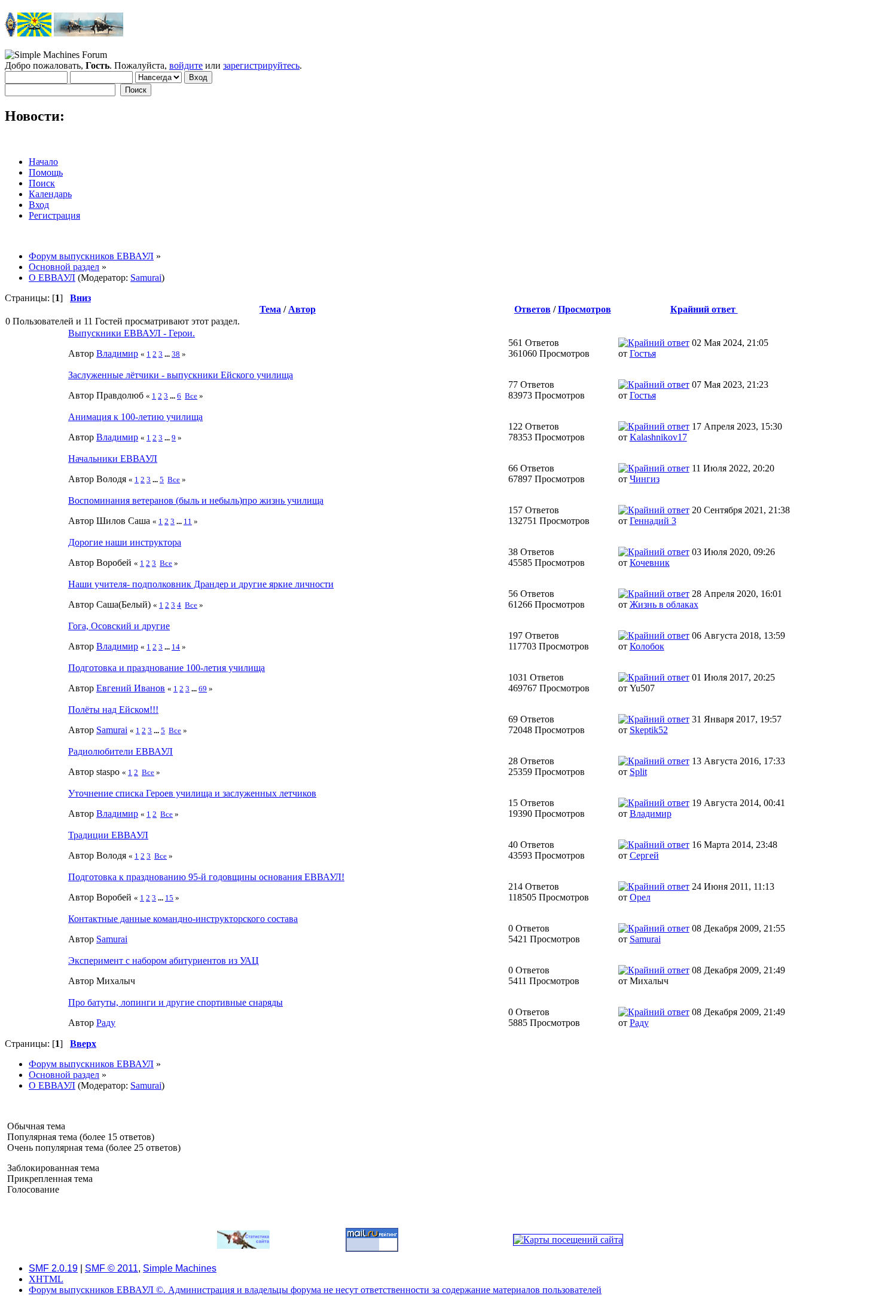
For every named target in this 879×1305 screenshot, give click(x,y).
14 (176, 646)
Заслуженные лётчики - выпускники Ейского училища (180, 375)
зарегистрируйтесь (261, 65)
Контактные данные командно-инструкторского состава (183, 919)
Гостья (643, 353)
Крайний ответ (704, 309)
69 (203, 688)
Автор (302, 309)
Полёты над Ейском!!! (113, 709)
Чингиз (645, 479)
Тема (270, 309)
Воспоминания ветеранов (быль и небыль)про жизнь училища (195, 500)
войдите (186, 65)
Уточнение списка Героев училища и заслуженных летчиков (192, 793)
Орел (640, 897)
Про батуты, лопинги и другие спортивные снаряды (175, 1002)
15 (169, 897)
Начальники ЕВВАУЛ (112, 459)
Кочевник (650, 562)
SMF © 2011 (111, 1268)
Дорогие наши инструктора (124, 542)
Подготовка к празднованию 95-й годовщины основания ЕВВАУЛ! (206, 877)
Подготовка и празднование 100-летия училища (166, 668)
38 (176, 354)
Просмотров (584, 309)
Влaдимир (117, 353)
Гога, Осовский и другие (119, 626)
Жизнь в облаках (664, 604)
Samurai (145, 277)
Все (191, 395)
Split (638, 772)
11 (188, 521)
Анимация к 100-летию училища (135, 417)
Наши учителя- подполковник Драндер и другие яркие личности (201, 584)
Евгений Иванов (130, 688)
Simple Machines (179, 1268)
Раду (105, 1023)
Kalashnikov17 (658, 437)
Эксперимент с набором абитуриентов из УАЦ (163, 960)
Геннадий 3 (653, 521)
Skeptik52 (649, 730)
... (168, 354)
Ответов (532, 309)
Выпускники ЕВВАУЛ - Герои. (131, 333)
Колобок (647, 646)
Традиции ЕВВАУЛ (108, 835)
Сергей (644, 855)
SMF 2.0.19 (53, 1268)
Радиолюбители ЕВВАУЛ (120, 751)
